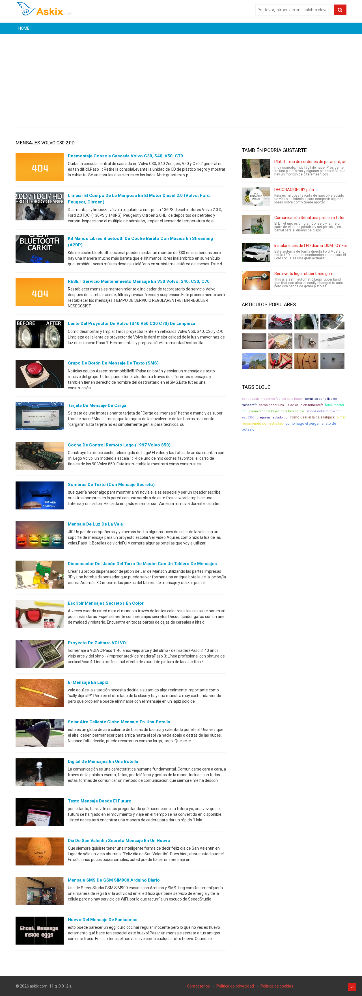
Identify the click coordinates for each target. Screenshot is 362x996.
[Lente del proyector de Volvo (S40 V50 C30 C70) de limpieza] (40, 335)
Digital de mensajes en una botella (103, 761)
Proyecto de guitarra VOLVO (97, 642)
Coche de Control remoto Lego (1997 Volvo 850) (119, 445)
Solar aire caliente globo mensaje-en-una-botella (119, 721)
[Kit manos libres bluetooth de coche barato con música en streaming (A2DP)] (40, 250)
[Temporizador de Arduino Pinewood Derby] (254, 321)
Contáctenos (198, 986)
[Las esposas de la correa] (254, 341)
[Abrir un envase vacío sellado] (280, 341)
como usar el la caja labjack (312, 417)
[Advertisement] (181, 76)
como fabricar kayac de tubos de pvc (277, 411)
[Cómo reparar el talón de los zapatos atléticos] (306, 321)
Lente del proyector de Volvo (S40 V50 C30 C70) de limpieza (131, 323)
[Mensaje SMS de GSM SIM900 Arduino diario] (40, 892)
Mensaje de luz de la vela (95, 524)
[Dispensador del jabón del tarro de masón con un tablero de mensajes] (40, 575)
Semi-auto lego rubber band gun (303, 273)
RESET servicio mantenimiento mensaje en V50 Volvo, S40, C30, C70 (139, 281)
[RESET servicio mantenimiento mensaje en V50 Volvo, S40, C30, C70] (40, 293)
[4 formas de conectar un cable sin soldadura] (306, 361)
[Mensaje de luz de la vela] (40, 536)
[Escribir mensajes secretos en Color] (40, 615)
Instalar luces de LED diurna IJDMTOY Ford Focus (317, 245)
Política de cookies (276, 986)
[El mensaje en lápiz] (40, 694)
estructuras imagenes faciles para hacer (272, 399)
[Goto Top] (352, 987)
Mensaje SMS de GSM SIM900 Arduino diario (114, 880)
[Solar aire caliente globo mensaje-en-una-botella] (40, 734)
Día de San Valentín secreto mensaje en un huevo (119, 840)
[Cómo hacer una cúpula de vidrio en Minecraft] (254, 361)
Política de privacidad (235, 986)
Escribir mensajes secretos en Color (106, 603)
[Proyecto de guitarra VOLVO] (40, 654)
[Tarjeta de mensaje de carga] (40, 417)
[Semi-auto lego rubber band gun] (256, 280)
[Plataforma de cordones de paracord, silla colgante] (256, 168)
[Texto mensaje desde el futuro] (40, 813)
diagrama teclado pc (272, 417)
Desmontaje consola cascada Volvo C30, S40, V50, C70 (125, 156)
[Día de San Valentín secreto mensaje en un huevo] (40, 852)
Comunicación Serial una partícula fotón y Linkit (316, 217)
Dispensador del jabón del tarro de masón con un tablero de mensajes (142, 563)
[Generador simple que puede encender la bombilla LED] (332, 361)
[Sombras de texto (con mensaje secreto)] (40, 496)
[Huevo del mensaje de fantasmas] (40, 931)
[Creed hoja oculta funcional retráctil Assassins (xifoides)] (332, 341)
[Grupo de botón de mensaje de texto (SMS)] (40, 375)
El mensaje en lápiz (88, 682)
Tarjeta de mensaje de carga (97, 405)
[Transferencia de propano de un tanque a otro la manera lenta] (332, 321)
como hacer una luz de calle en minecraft (291, 405)
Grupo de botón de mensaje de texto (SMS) (113, 363)
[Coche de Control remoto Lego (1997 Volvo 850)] (40, 457)
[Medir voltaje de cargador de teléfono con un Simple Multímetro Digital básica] (280, 361)
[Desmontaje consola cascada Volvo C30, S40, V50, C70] (40, 168)
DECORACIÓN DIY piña (294, 189)
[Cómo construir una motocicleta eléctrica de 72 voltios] (280, 321)
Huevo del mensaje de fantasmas (102, 919)
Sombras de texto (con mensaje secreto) (111, 484)
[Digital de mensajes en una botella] (40, 773)
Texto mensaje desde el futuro (100, 801)
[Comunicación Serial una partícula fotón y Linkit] (256, 224)
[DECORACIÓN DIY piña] (256, 196)
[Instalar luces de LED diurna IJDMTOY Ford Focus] (256, 252)
